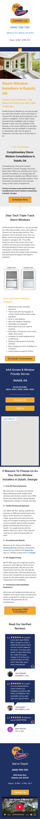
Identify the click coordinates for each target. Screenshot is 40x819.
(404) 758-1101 (20, 27)
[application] (20, 807)
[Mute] (31, 815)
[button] (20, 50)
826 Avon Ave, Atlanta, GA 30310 (20, 33)
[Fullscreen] (35, 815)
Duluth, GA (20, 380)
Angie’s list (28, 550)
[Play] (5, 815)
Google (32, 553)
